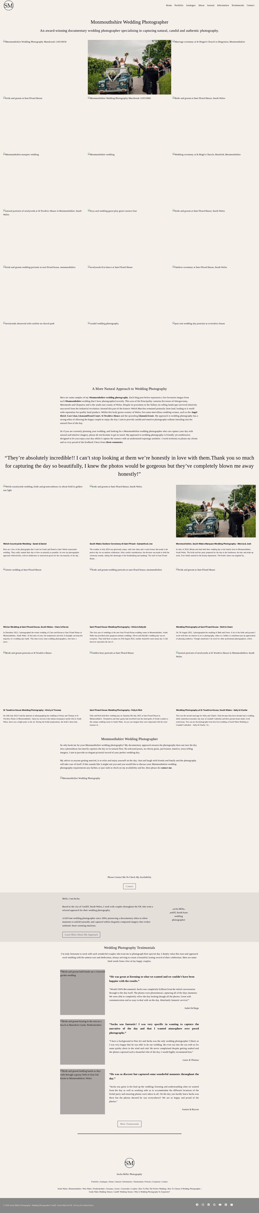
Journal (210, 5)
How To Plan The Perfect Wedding (152, 1189)
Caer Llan (72, 416)
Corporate (156, 1182)
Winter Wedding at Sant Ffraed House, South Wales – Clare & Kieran (36, 627)
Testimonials (238, 5)
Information (223, 5)
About (201, 5)
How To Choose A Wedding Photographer (184, 1189)
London (134, 1189)
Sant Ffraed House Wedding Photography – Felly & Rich (116, 710)
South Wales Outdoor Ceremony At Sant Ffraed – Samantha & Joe (121, 544)
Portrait (148, 1182)
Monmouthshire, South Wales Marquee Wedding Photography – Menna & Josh (213, 544)
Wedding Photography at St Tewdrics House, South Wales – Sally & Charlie (211, 710)
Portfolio (179, 5)
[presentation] (43, 511)
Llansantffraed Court (89, 416)
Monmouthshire (73, 401)
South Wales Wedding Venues (100, 1192)
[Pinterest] (225, 1204)
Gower (117, 1189)
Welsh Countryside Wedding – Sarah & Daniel (25, 544)
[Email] (231, 1204)
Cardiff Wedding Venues (123, 1192)
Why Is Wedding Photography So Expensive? (152, 1192)
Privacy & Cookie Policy (83, 1205)
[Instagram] (202, 1204)
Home (169, 5)
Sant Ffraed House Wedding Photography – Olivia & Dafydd (118, 627)
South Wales (62, 1189)
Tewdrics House (110, 416)
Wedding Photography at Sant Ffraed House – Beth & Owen (204, 627)
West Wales (87, 1189)
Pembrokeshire (99, 1189)
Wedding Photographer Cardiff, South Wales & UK (52, 1205)
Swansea (109, 1189)
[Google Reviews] (214, 1204)
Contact (250, 5)
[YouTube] (220, 1204)
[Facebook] (197, 1204)
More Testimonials (129, 1124)
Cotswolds (125, 1189)
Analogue (190, 5)
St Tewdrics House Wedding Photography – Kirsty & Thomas (32, 710)
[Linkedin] (208, 1204)
